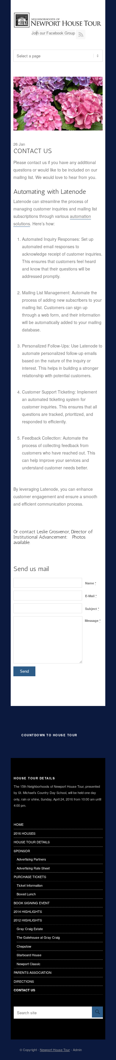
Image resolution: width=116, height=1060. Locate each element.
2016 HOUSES (24, 833)
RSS (80, 34)
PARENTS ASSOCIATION (32, 972)
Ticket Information (30, 885)
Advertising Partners (31, 859)
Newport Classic (28, 963)
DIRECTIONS (24, 981)
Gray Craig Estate (30, 928)
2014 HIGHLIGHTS (28, 911)
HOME (18, 824)
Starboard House (29, 954)
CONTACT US (24, 990)
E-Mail (91, 596)
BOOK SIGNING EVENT (32, 902)
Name (90, 583)
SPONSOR (22, 850)
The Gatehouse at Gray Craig (38, 937)
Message (93, 620)
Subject (92, 608)
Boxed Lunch (26, 893)
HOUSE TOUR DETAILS (32, 841)
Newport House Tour (55, 1049)
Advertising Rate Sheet (33, 868)
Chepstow (24, 946)
